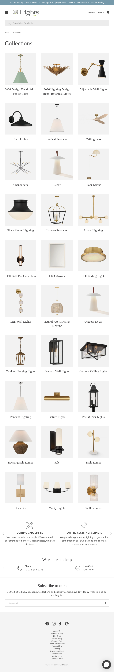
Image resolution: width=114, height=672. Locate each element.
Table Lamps (93, 462)
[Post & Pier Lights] (93, 396)
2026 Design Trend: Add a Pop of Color (20, 91)
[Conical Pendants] (57, 119)
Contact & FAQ (57, 633)
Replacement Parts (57, 651)
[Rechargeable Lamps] (20, 442)
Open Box (21, 508)
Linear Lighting (93, 230)
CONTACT (92, 13)
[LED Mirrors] (57, 255)
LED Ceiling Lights (93, 276)
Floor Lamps (93, 184)
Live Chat (57, 636)
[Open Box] (20, 487)
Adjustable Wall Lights (93, 89)
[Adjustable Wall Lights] (93, 69)
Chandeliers (20, 184)
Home (7, 32)
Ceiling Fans (93, 139)
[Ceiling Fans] (93, 119)
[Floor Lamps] (93, 164)
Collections (16, 32)
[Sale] (57, 442)
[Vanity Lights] (57, 487)
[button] (108, 12)
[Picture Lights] (57, 396)
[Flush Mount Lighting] (20, 210)
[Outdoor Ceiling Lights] (93, 351)
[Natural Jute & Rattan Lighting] (57, 301)
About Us (57, 631)
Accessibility (57, 646)
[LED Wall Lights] (20, 301)
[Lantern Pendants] (57, 210)
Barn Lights (21, 139)
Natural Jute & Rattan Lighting (57, 323)
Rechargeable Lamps (20, 462)
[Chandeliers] (20, 164)
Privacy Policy (57, 659)
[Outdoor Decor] (93, 301)
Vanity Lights (57, 508)
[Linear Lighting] (93, 210)
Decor (57, 184)
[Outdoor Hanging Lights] (20, 351)
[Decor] (57, 164)
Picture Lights (56, 416)
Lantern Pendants (56, 230)
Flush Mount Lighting (20, 230)
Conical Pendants (56, 139)
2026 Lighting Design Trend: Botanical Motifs (57, 91)
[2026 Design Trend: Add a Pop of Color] (20, 69)
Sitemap (57, 649)
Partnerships (57, 654)
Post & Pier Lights (93, 416)
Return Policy (57, 639)
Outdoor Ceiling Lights (93, 371)
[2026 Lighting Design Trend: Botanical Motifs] (57, 69)
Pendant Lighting (20, 416)
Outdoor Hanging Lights (20, 371)
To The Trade (57, 656)
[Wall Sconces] (93, 487)
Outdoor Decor (93, 321)
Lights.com (64, 665)
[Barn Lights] (20, 119)
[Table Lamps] (93, 442)
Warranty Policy (57, 641)
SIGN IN (101, 13)
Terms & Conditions (57, 643)
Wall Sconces (93, 508)
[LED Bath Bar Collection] (20, 255)
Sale (57, 462)
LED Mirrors (57, 276)
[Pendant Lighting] (20, 396)
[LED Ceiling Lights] (93, 255)
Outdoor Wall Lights (57, 371)
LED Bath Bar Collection (20, 276)
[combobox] (57, 23)
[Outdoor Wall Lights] (57, 351)
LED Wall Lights (20, 321)
